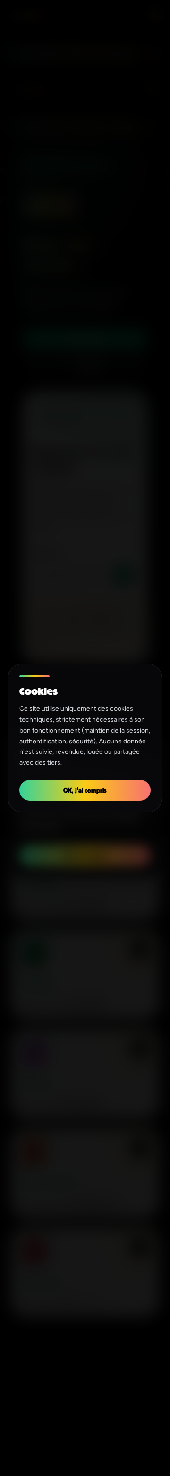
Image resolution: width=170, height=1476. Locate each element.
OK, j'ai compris (85, 790)
